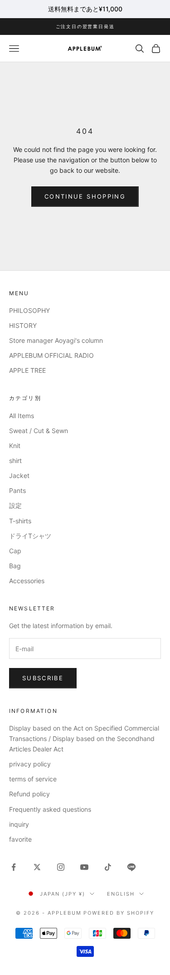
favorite (20, 839)
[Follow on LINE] (131, 867)
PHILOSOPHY (29, 310)
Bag (15, 566)
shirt (15, 460)
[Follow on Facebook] (13, 867)
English (121, 894)
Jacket (19, 475)
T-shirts (20, 521)
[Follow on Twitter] (37, 867)
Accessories (26, 581)
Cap (15, 551)
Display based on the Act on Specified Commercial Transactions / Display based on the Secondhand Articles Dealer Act (84, 738)
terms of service (33, 779)
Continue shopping (85, 196)
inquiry (19, 824)
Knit (14, 445)
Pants (17, 490)
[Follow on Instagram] (60, 867)
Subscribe (42, 678)
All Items (21, 415)
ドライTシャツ (30, 536)
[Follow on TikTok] (107, 867)
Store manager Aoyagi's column (56, 340)
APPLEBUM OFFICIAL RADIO (51, 355)
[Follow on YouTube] (84, 867)
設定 (15, 505)
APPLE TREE (27, 370)
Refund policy (29, 794)
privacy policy (30, 764)
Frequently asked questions (50, 809)
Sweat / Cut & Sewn (38, 430)
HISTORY (23, 325)
